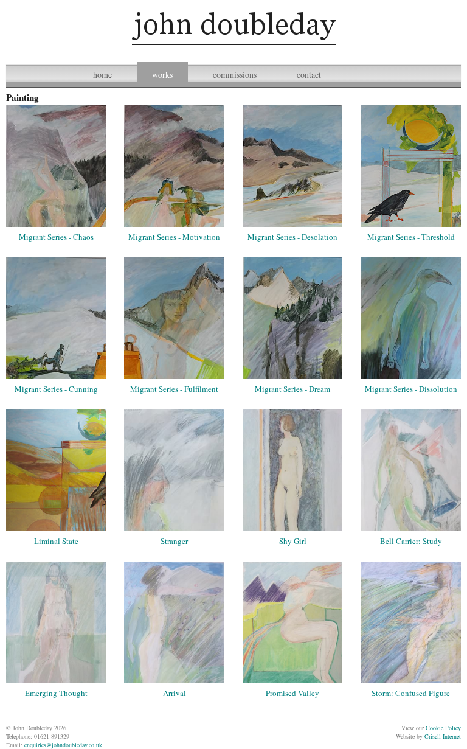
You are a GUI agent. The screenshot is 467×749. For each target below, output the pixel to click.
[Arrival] (174, 622)
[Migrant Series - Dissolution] (411, 318)
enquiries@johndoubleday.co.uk (63, 744)
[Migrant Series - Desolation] (293, 166)
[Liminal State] (56, 470)
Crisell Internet (442, 736)
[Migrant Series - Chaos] (56, 166)
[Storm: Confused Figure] (411, 622)
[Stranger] (174, 470)
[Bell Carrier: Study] (411, 470)
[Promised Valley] (293, 622)
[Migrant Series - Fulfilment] (174, 318)
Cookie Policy (443, 727)
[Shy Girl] (293, 470)
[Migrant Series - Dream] (293, 318)
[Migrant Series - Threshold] (411, 166)
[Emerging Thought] (56, 622)
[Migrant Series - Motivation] (174, 166)
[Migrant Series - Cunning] (56, 318)
